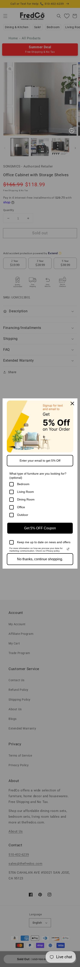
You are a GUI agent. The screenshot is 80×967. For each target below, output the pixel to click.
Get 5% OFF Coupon (40, 528)
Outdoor (22, 515)
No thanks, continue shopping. (40, 559)
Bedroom (23, 484)
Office (21, 507)
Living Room (25, 491)
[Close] (72, 403)
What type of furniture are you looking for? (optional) (37, 475)
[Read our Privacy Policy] (68, 549)
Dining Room (26, 499)
